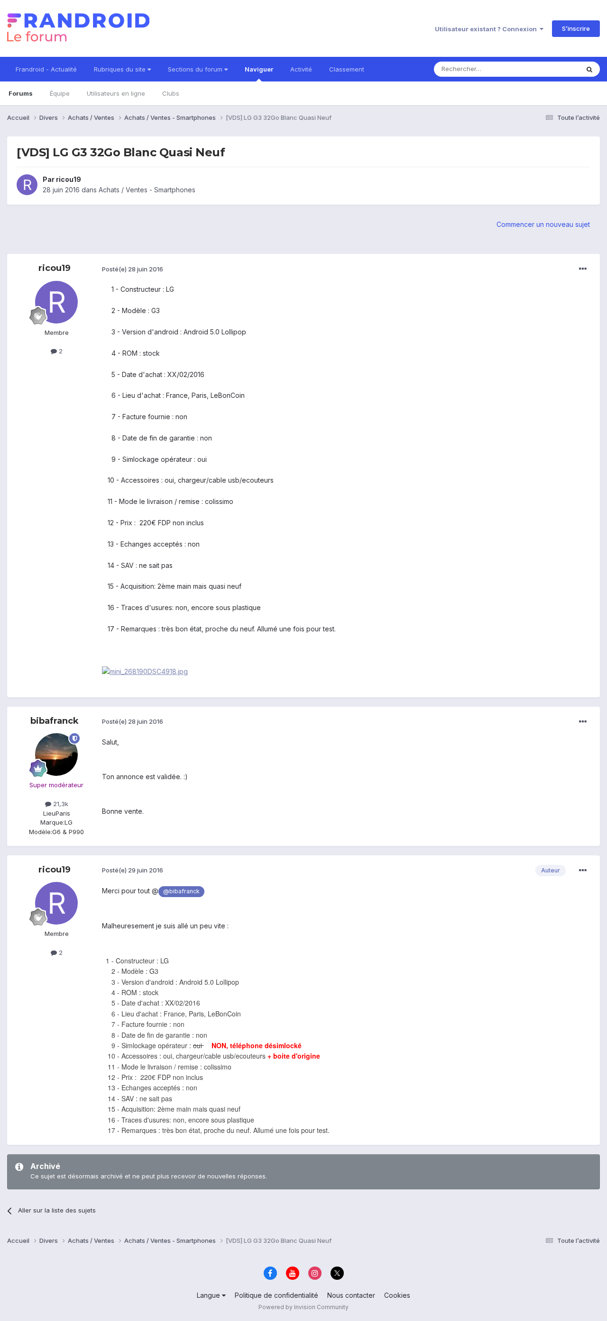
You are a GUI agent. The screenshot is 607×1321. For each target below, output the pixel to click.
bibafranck (54, 721)
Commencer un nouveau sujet (543, 224)
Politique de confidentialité (276, 1295)
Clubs (170, 93)
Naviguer (259, 69)
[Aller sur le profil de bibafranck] (56, 754)
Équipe (60, 93)
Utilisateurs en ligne (116, 93)
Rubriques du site (120, 69)
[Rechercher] (589, 69)
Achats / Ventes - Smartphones (147, 190)
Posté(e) (132, 269)
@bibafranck (181, 891)
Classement (346, 69)
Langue (209, 1295)
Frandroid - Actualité (46, 69)
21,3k (59, 804)
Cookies (397, 1295)
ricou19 (68, 179)
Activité (301, 69)
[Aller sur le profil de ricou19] (27, 184)
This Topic (551, 68)
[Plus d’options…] (582, 269)
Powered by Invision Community (303, 1307)
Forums (21, 93)
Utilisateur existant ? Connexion (487, 29)
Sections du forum (196, 69)
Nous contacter (351, 1295)
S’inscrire (576, 28)
